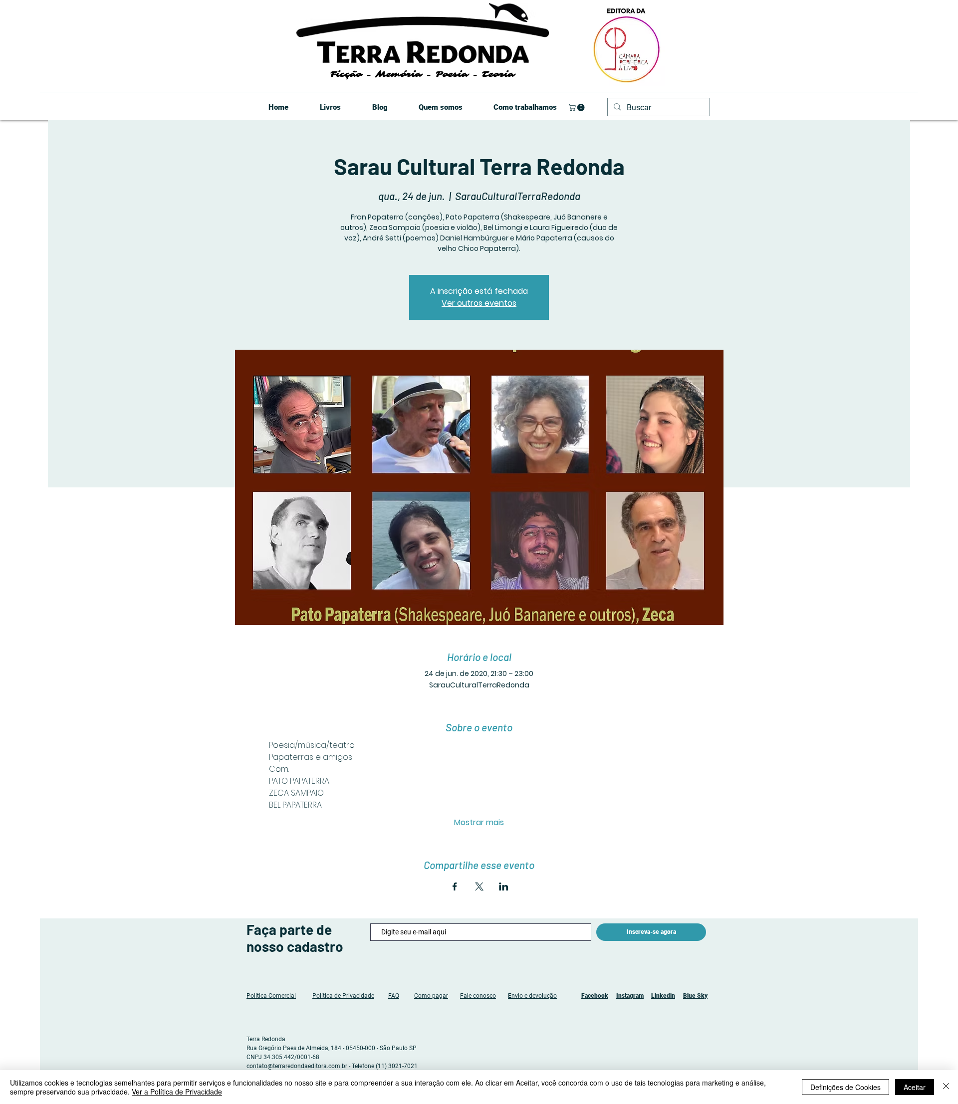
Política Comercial (271, 995)
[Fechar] (946, 1087)
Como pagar (431, 995)
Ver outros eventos (479, 303)
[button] (577, 107)
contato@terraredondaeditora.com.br (296, 1066)
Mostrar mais (479, 822)
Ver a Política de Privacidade (177, 1092)
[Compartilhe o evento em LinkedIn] (503, 886)
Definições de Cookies (845, 1087)
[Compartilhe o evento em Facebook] (455, 886)
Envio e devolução (532, 995)
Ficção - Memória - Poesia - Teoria (422, 74)
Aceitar (915, 1087)
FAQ (393, 995)
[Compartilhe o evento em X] (479, 886)
